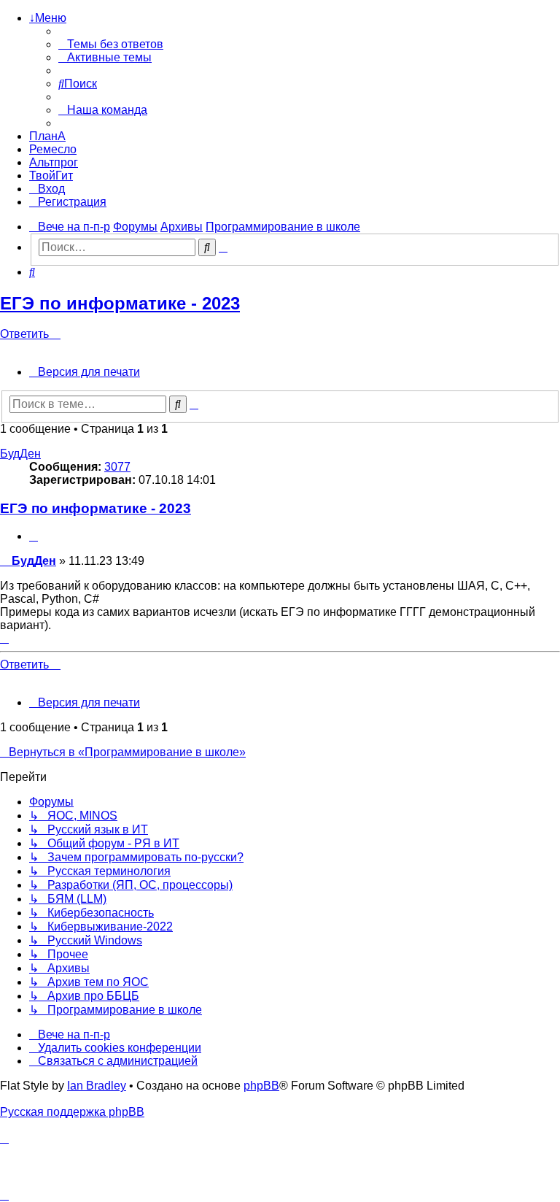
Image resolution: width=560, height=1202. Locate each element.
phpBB (261, 1085)
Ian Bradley (96, 1085)
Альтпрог (53, 162)
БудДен (20, 453)
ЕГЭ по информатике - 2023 (120, 303)
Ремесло (53, 149)
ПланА (47, 136)
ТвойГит (51, 175)
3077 (117, 467)
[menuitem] (110, 44)
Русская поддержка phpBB (72, 1112)
